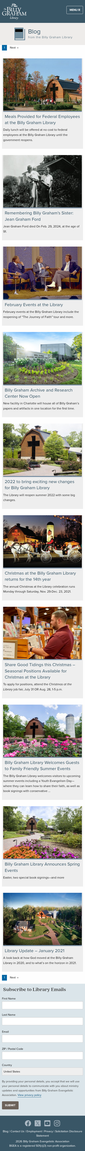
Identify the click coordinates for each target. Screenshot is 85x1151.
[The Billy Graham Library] (14, 11)
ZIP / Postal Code (12, 1049)
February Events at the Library (34, 304)
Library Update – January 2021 (34, 950)
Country (7, 1065)
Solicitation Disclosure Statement (59, 1133)
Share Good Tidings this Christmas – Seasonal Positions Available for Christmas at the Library (40, 670)
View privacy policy (29, 1095)
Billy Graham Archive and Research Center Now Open (39, 393)
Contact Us (17, 1131)
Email (5, 1031)
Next (13, 48)
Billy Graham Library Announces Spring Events (42, 867)
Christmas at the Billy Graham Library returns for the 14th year (40, 576)
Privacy (48, 1131)
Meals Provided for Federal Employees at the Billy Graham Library (42, 119)
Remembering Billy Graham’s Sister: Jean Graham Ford (39, 216)
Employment (34, 1131)
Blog (5, 1131)
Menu (74, 10)
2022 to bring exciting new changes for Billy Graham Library (39, 484)
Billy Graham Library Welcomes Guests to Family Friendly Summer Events (42, 765)
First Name (9, 998)
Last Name (8, 1015)
